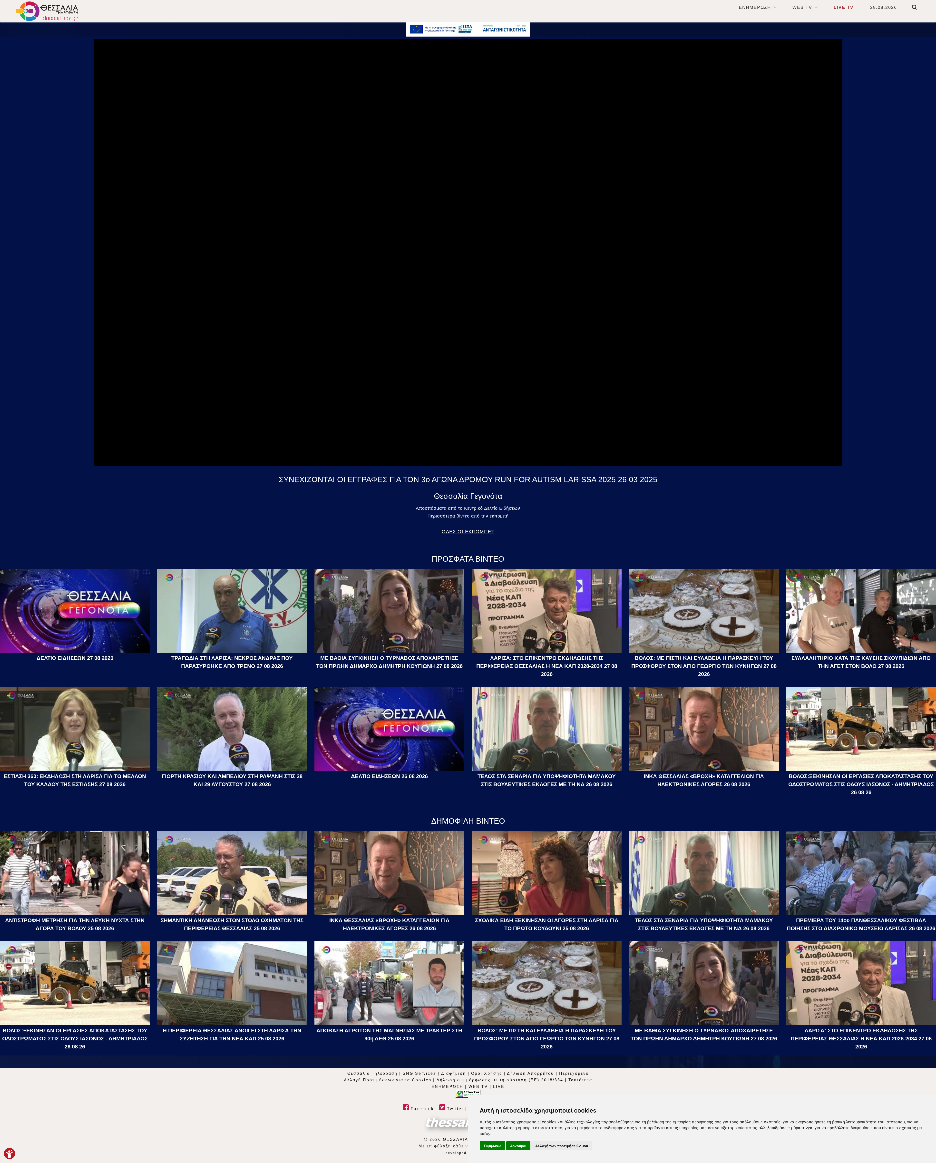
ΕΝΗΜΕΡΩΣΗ (755, 7)
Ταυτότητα (580, 1080)
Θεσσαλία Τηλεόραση (372, 1073)
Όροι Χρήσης (486, 1073)
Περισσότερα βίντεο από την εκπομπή (468, 516)
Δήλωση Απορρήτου (530, 1073)
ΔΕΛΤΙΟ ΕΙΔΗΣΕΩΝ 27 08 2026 (75, 658)
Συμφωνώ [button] (492, 1146)
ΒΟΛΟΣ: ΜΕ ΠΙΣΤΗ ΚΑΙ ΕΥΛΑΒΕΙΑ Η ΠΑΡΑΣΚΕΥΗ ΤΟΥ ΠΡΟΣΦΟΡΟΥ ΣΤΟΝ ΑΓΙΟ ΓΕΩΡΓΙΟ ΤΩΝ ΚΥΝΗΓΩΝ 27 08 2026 (704, 666)
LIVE (499, 1087)
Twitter (454, 1109)
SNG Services (419, 1073)
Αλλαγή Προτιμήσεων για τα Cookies (387, 1080)
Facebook (421, 1109)
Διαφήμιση (453, 1073)
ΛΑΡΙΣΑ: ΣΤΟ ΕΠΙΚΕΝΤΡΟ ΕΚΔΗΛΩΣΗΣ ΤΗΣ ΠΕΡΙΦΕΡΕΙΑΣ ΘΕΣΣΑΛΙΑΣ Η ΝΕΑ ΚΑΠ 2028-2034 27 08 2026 (546, 666)
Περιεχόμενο (574, 1073)
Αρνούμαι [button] (518, 1146)
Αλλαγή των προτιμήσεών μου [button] (561, 1146)
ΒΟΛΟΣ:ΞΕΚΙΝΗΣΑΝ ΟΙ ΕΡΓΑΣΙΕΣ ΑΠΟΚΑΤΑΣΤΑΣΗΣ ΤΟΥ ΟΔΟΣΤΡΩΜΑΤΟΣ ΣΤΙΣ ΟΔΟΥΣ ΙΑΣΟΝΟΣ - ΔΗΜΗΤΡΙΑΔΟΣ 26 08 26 (861, 784)
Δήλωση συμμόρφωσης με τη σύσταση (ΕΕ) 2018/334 (500, 1080)
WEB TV (802, 7)
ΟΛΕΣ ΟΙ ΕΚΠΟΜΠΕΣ (468, 531)
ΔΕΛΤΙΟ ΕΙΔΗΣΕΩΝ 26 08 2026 (389, 776)
